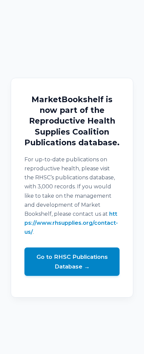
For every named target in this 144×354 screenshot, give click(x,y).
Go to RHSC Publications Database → (72, 261)
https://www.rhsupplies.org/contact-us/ (71, 223)
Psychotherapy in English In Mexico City (72, 349)
